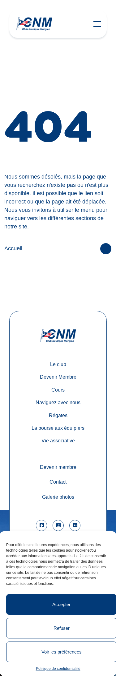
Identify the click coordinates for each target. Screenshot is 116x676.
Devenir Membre (58, 377)
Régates (58, 415)
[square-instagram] (58, 525)
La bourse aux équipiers (58, 428)
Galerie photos (58, 497)
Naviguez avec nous (58, 402)
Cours (58, 389)
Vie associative (58, 440)
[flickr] (74, 525)
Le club (58, 364)
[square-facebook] (41, 525)
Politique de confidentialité (58, 668)
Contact (58, 482)
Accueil (13, 248)
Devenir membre (58, 467)
